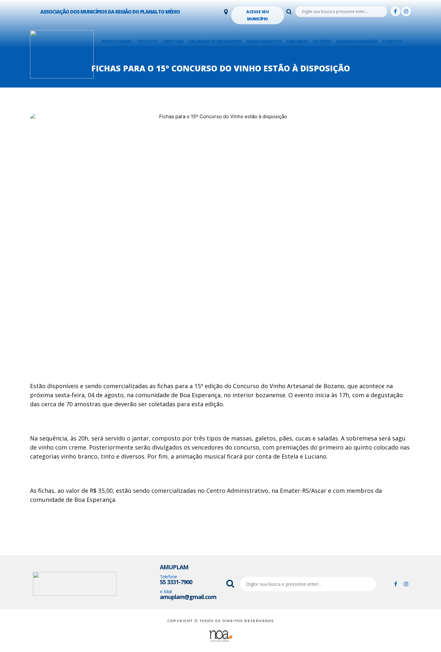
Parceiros (296, 41)
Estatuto (147, 41)
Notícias (322, 41)
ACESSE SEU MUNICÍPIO (257, 15)
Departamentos (264, 41)
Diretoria (173, 41)
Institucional (117, 41)
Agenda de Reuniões (356, 41)
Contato (393, 41)
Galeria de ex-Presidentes (215, 41)
